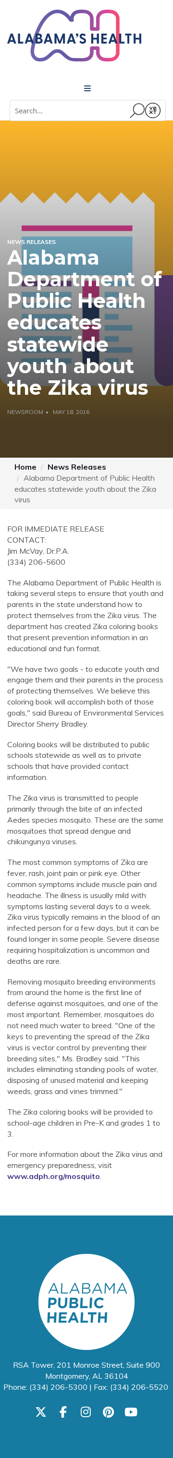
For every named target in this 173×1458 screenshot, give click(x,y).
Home (25, 467)
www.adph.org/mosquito (53, 1176)
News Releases (77, 467)
